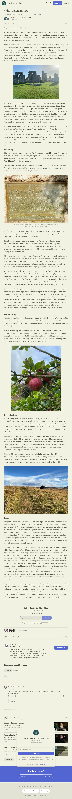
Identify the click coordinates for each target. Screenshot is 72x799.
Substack (27, 795)
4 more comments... (9, 709)
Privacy (35, 786)
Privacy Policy (49, 759)
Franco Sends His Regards (12, 725)
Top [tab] (6, 718)
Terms (40, 786)
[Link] (1, 149)
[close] (52, 730)
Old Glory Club (15, 17)
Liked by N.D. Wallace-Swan (16, 689)
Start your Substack (31, 791)
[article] (36, 726)
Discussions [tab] (17, 718)
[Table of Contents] (2, 399)
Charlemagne (18, 727)
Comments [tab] (8, 670)
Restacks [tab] (15, 670)
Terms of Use (44, 757)
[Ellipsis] (67, 686)
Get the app (44, 791)
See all (7, 759)
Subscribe (57, 3)
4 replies (12, 701)
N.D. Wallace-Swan (27, 17)
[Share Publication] (50, 3)
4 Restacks (24, 630)
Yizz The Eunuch (13, 687)
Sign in (66, 3)
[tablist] (11, 670)
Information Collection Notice (35, 759)
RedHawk (13, 739)
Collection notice (48, 786)
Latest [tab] (10, 718)
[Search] (46, 3)
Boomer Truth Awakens (14, 723)
